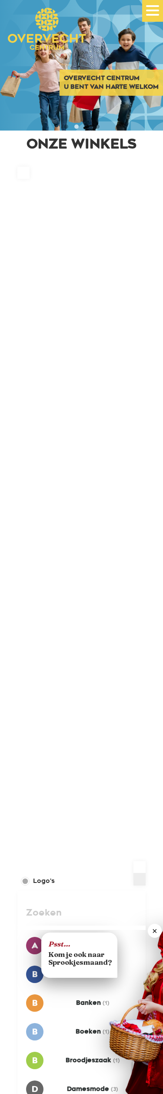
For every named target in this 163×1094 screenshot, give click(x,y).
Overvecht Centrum (43, 40)
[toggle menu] (152, 10)
